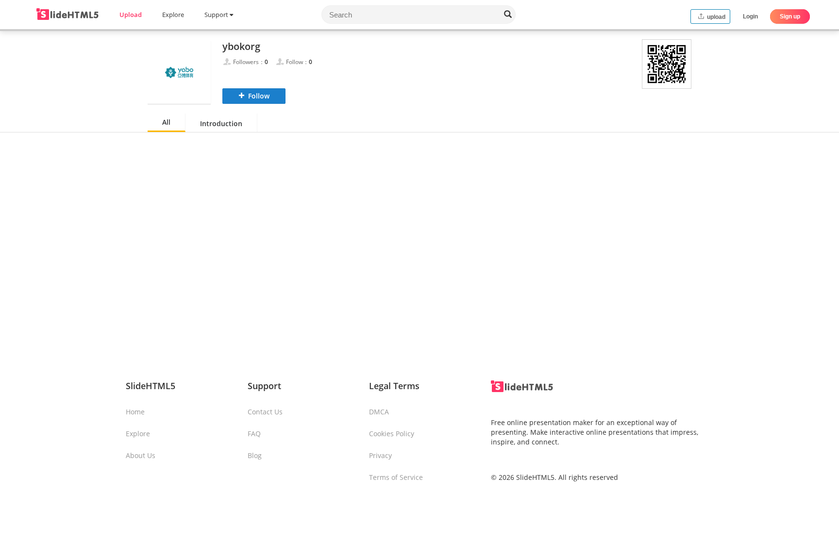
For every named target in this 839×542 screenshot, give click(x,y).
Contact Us (265, 411)
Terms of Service (396, 477)
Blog (255, 455)
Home (135, 411)
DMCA (379, 411)
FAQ (254, 433)
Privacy (380, 455)
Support (217, 14)
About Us (140, 455)
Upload (130, 14)
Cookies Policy (391, 433)
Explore (173, 14)
